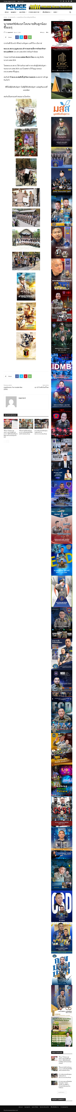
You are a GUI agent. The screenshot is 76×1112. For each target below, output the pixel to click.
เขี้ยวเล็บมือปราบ (55, 1107)
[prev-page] (5, 441)
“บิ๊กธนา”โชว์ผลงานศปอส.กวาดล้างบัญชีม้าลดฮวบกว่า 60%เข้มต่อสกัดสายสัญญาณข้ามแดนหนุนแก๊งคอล (10, 434)
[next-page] (8, 441)
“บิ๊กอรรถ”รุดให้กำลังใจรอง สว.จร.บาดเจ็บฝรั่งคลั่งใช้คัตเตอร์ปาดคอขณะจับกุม (26, 432)
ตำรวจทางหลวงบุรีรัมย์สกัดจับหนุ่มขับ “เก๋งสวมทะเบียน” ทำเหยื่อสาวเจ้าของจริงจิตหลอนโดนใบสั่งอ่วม (65, 1084)
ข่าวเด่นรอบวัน (11, 17)
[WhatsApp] (30, 37)
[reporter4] (5, 32)
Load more (61, 1092)
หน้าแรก (21, 1107)
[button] (70, 12)
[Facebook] (61, 1)
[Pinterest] (25, 37)
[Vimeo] (69, 1)
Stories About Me (44, 1107)
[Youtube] (71, 1)
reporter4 (10, 32)
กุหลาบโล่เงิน (35, 1107)
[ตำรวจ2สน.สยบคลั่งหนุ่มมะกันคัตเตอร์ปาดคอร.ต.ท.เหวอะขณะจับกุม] (42, 424)
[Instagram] (63, 1)
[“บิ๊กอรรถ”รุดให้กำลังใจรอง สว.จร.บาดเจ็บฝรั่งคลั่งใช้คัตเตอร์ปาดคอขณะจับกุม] (26, 424)
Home (5, 17)
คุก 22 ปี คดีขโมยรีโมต (42, 387)
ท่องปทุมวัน (27, 1107)
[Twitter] (66, 1)
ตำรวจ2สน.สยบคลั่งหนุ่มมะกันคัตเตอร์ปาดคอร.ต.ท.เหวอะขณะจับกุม (41, 432)
